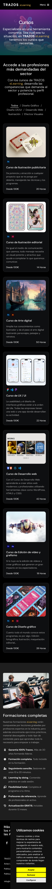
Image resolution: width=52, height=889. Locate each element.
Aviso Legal (9, 863)
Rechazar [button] (31, 875)
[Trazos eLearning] (17, 3)
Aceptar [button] (31, 870)
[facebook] (7, 843)
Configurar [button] (31, 880)
